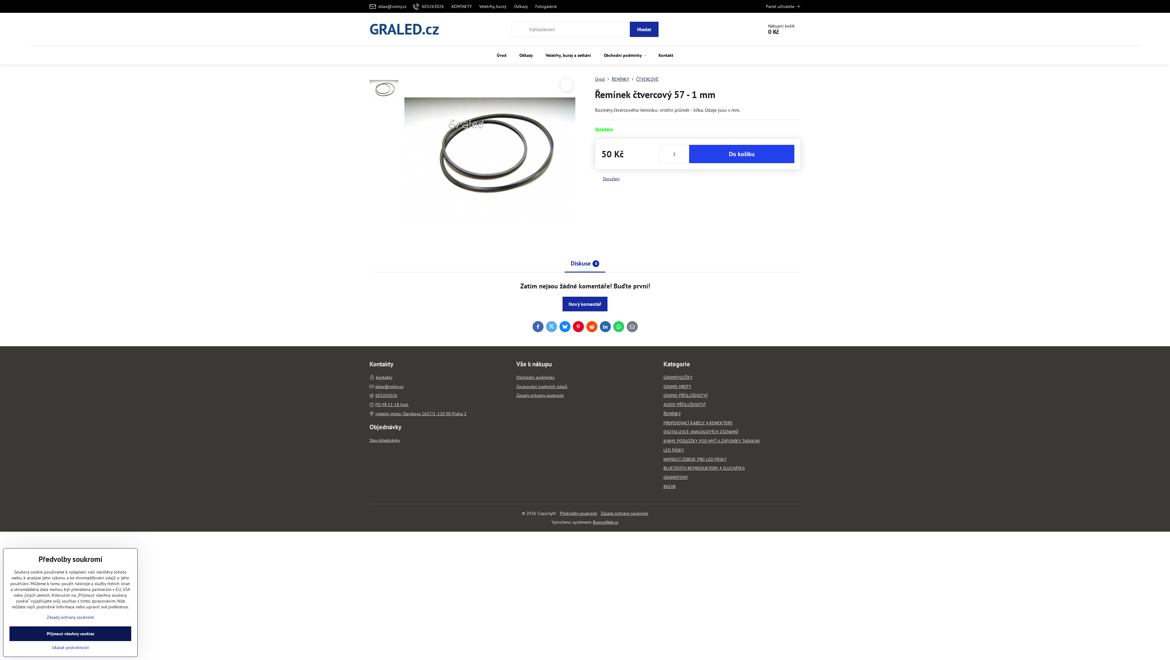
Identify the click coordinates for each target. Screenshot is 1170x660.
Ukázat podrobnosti (70, 647)
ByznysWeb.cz (605, 522)
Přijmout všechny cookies (70, 633)
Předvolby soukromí (578, 513)
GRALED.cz (404, 29)
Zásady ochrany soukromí (624, 513)
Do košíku (742, 154)
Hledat (644, 29)
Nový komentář (585, 304)
